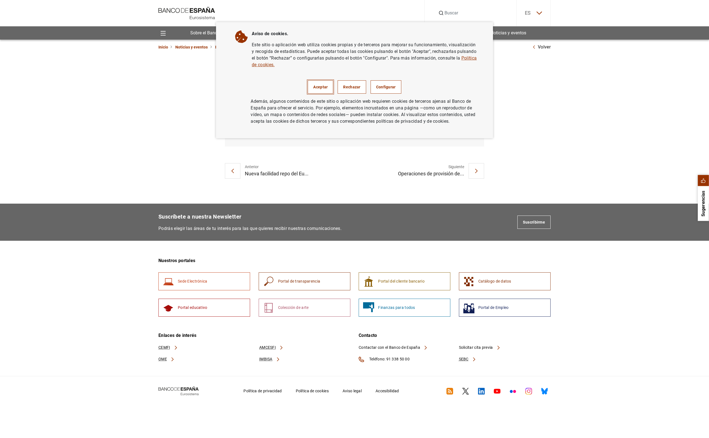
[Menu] (163, 33)
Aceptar (320, 87)
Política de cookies (312, 391)
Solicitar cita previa (476, 347)
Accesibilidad (387, 391)
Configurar (386, 87)
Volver (544, 47)
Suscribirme (534, 222)
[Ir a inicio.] (186, 12)
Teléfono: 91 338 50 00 (389, 359)
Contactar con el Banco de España (390, 347)
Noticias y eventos (508, 32)
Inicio (163, 47)
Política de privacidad (262, 391)
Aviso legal (352, 391)
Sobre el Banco (205, 32)
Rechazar (351, 87)
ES (528, 13)
